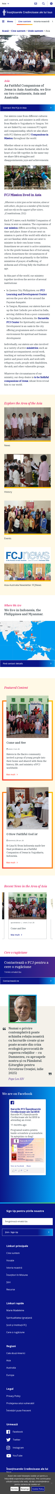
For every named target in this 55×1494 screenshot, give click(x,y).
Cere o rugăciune (15, 1332)
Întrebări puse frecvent (18, 1410)
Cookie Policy (38, 1489)
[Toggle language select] (51, 3)
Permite (14, 1489)
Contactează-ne (11, 980)
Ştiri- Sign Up (11, 1232)
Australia (11, 1367)
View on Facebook (17, 1166)
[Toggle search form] (43, 3)
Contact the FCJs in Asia (15, 107)
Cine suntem (24, 21)
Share (29, 1166)
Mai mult (10, 775)
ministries (32, 348)
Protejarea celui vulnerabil (20, 1403)
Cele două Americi (15, 1353)
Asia (8, 1360)
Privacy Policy (13, 1396)
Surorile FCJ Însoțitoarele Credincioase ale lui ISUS (26, 1110)
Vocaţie (10, 1260)
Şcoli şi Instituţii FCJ (16, 1325)
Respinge (25, 1489)
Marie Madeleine (15, 1310)
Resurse (10, 1289)
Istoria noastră (41, 21)
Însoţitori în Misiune (17, 1275)
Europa (10, 1375)
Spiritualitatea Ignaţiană (19, 1317)
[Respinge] (51, 1483)
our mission (11, 227)
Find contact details (13, 663)
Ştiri (8, 1282)
